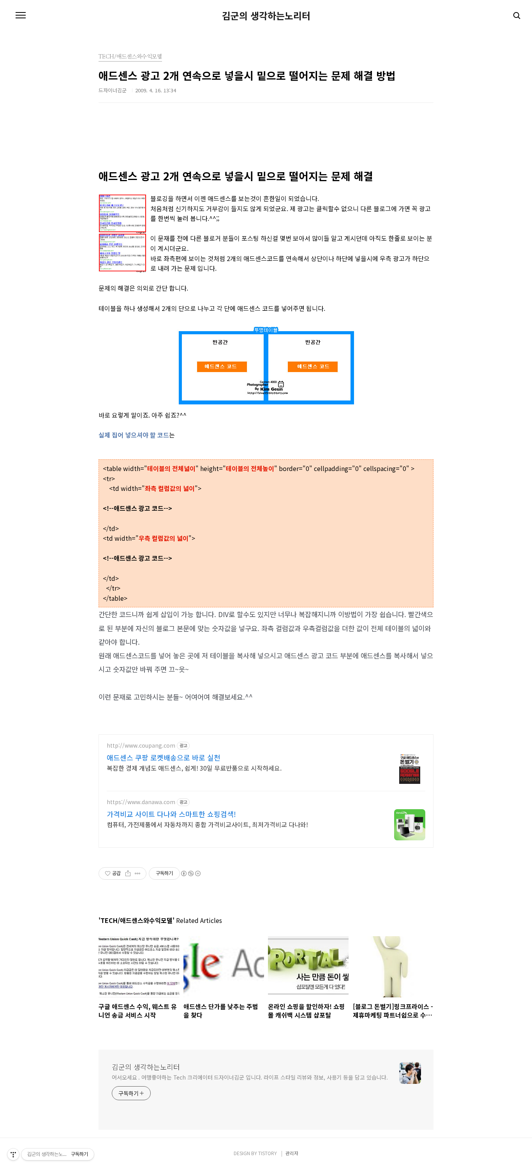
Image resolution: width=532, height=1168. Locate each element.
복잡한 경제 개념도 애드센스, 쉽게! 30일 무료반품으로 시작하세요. (194, 767)
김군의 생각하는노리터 (266, 15)
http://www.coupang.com (141, 745)
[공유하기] (128, 873)
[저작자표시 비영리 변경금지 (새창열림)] (190, 873)
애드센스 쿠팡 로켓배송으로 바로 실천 (163, 757)
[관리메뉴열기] (13, 1154)
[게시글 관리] (138, 873)
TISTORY (267, 1153)
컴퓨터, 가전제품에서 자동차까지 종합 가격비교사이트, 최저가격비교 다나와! (207, 824)
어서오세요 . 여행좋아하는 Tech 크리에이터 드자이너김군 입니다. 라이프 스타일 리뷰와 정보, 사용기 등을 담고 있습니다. (250, 1077)
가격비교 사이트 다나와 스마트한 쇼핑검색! (171, 814)
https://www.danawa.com (141, 802)
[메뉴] (20, 15)
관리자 (291, 1153)
